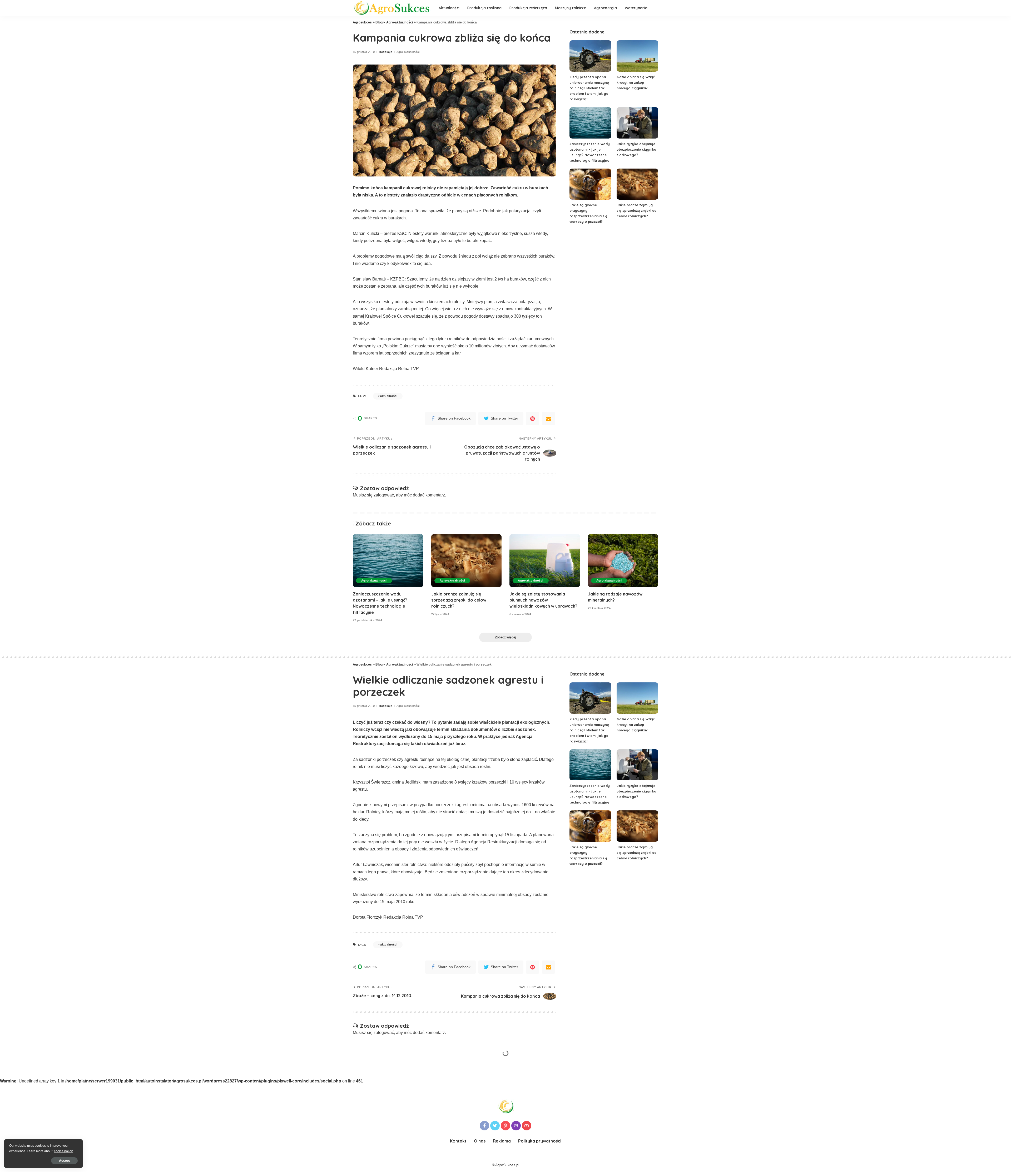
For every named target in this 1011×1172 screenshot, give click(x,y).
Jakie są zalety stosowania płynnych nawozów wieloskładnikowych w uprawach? (543, 600)
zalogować (384, 495)
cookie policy (63, 1151)
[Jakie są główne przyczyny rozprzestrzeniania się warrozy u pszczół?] (590, 184)
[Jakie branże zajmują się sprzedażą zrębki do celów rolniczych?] (637, 184)
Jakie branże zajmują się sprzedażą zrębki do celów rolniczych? (637, 210)
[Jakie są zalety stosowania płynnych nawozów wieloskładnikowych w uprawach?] (544, 560)
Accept (64, 1161)
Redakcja (385, 52)
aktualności (388, 395)
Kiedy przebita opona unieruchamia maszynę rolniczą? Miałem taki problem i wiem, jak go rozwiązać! (589, 88)
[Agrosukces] (392, 8)
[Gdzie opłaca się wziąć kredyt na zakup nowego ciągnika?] (637, 56)
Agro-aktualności (408, 52)
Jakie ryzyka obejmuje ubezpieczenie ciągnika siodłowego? (636, 149)
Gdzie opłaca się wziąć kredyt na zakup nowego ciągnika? (636, 82)
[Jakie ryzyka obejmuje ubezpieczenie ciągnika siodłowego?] (637, 123)
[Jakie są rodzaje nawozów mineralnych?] (623, 560)
